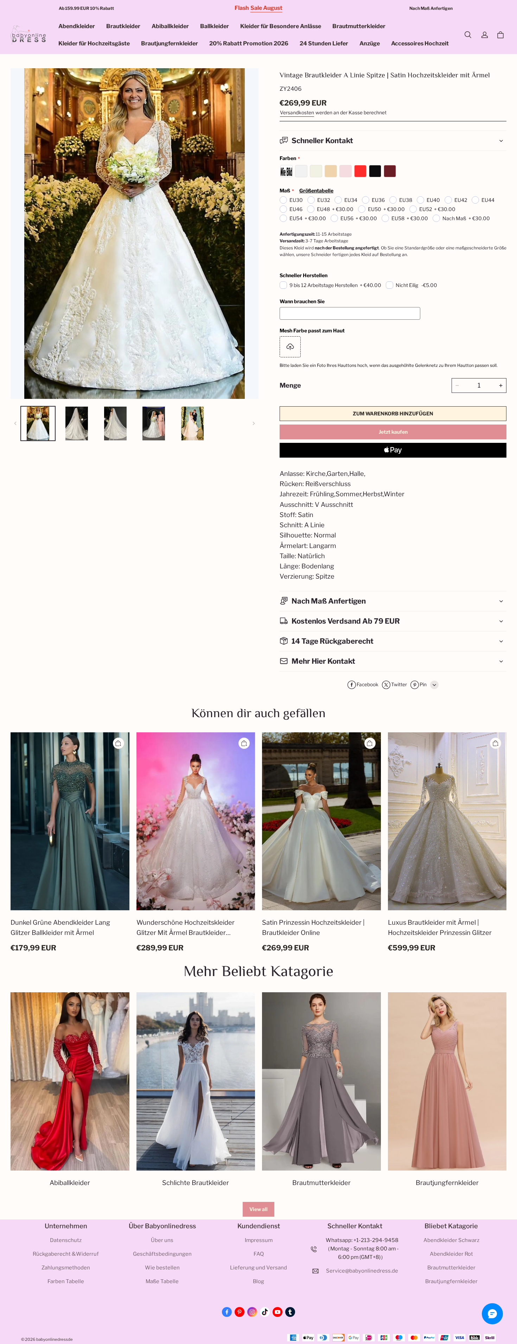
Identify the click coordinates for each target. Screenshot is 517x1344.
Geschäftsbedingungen (162, 1254)
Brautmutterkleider (358, 26)
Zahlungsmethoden (66, 1268)
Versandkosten (297, 112)
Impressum (259, 1240)
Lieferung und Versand (258, 1268)
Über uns (162, 1240)
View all (258, 1209)
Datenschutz (66, 1240)
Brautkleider (123, 26)
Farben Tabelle (65, 1281)
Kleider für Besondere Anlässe (280, 26)
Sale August (266, 8)
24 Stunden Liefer (324, 43)
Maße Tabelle (162, 1281)
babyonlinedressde (54, 1339)
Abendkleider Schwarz (451, 1240)
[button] (468, 35)
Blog (258, 1281)
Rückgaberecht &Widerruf (66, 1254)
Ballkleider (214, 26)
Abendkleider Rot (451, 1254)
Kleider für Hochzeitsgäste (94, 43)
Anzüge (369, 43)
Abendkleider (76, 26)
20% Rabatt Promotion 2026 (248, 43)
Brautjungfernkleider (169, 43)
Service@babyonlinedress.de (362, 1271)
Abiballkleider (170, 26)
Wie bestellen (162, 1268)
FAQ (259, 1254)
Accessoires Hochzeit (420, 43)
